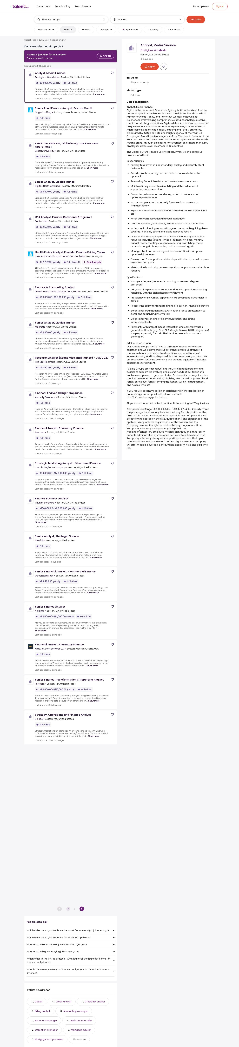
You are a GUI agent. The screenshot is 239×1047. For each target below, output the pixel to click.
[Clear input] (104, 19)
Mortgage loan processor (49, 1039)
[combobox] (71, 19)
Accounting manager (75, 1011)
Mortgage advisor (81, 1030)
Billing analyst (42, 1011)
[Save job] (112, 73)
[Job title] (68, 19)
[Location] (144, 19)
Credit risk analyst (95, 1001)
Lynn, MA (43, 40)
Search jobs (30, 40)
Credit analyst (64, 1001)
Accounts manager (46, 1020)
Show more (99, 94)
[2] (82, 909)
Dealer (38, 1001)
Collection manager (46, 1030)
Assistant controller (81, 1020)
